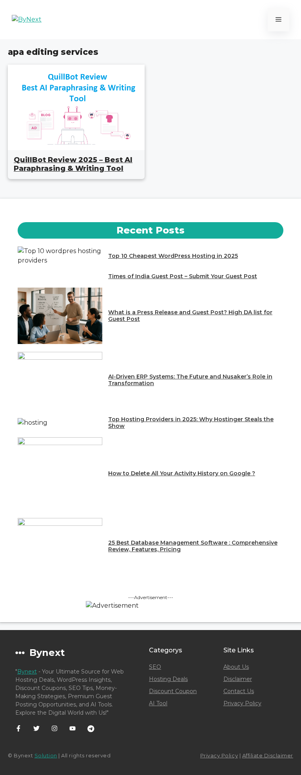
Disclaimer (237, 679)
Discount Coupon (173, 691)
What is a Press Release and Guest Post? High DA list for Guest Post (190, 315)
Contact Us (238, 691)
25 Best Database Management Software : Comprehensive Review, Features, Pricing (192, 546)
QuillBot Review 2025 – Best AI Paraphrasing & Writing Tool (73, 164)
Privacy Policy (242, 703)
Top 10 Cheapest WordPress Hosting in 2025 (173, 255)
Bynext (27, 671)
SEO (155, 666)
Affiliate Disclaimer (267, 755)
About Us (236, 666)
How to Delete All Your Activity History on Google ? (181, 473)
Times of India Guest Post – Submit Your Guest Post (182, 276)
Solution (45, 755)
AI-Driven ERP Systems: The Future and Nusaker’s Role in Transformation (190, 380)
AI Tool (158, 703)
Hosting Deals (168, 679)
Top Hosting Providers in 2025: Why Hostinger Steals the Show (191, 422)
